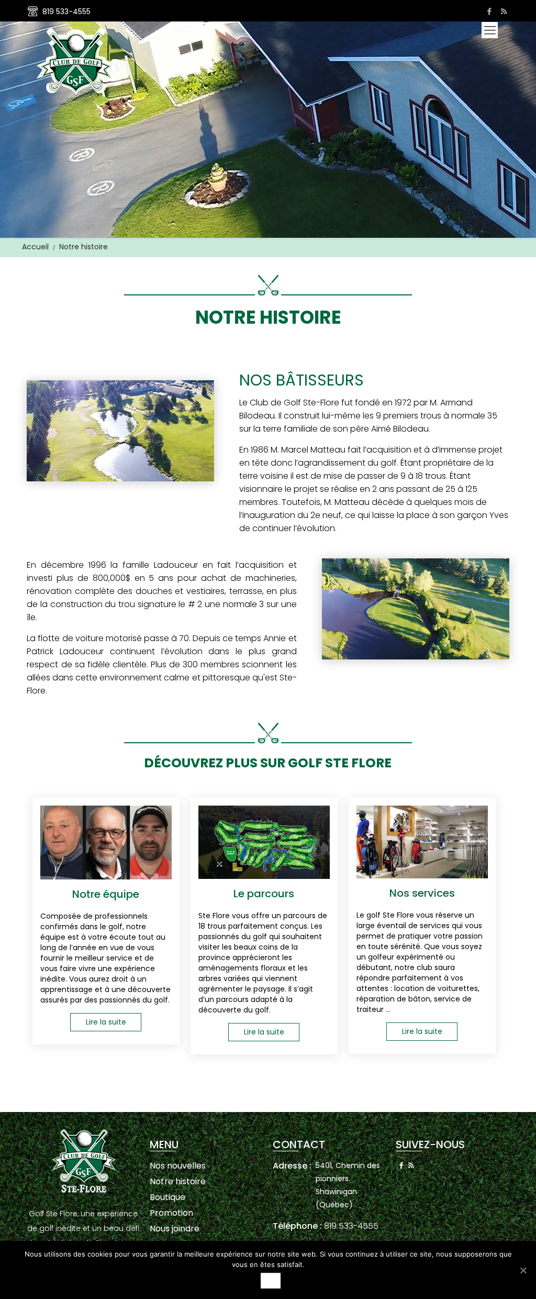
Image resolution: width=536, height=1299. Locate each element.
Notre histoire (178, 1181)
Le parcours (263, 893)
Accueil (35, 246)
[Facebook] (489, 11)
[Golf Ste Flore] (76, 60)
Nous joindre (174, 1229)
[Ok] (523, 1270)
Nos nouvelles (178, 1166)
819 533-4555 (66, 11)
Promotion (171, 1213)
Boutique (167, 1197)
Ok (270, 1280)
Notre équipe (105, 894)
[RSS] (503, 11)
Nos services (422, 893)
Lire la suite (106, 1022)
